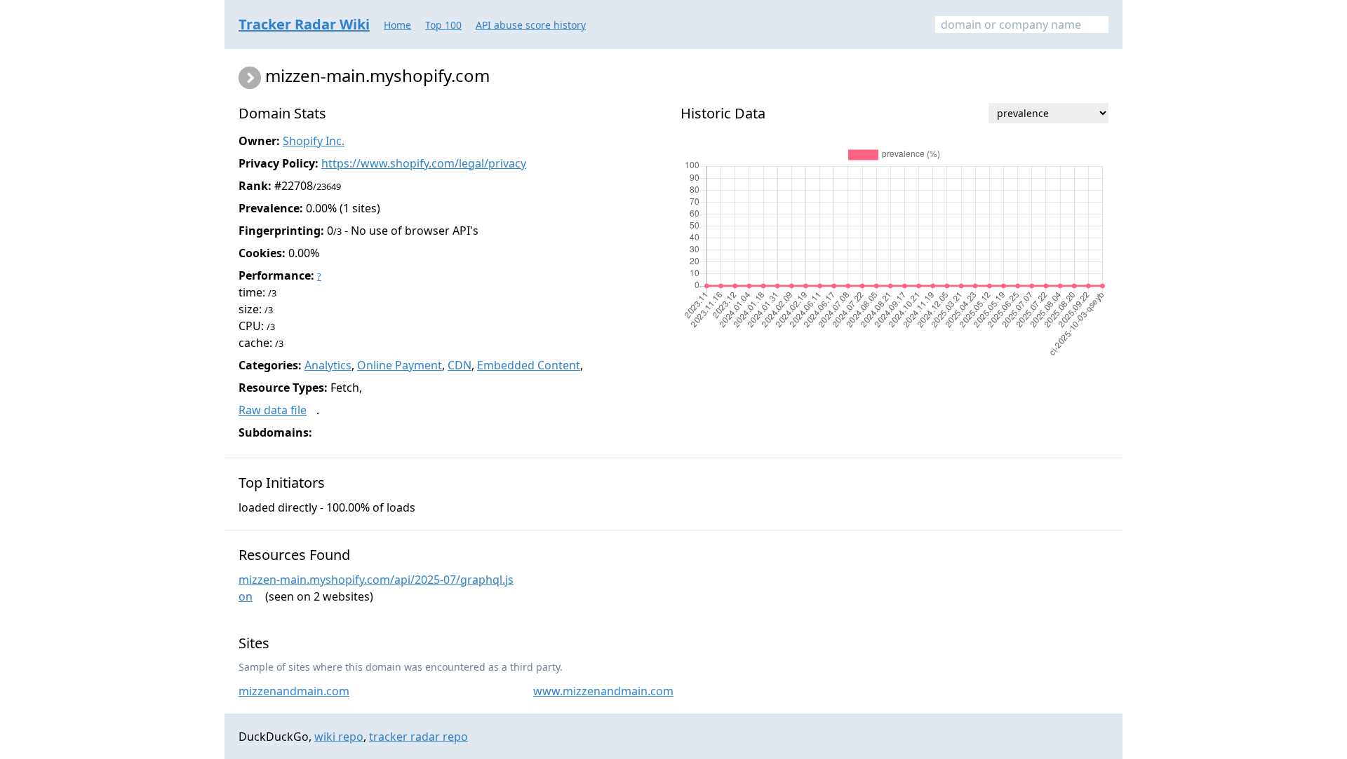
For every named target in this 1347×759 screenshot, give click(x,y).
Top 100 (443, 25)
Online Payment (399, 365)
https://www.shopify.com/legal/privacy (423, 163)
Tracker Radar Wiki (304, 24)
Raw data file (273, 410)
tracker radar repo (418, 736)
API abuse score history (531, 25)
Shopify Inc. (313, 141)
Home (397, 25)
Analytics (327, 365)
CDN (459, 365)
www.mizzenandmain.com (603, 691)
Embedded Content (528, 365)
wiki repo (338, 736)
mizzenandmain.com (294, 691)
